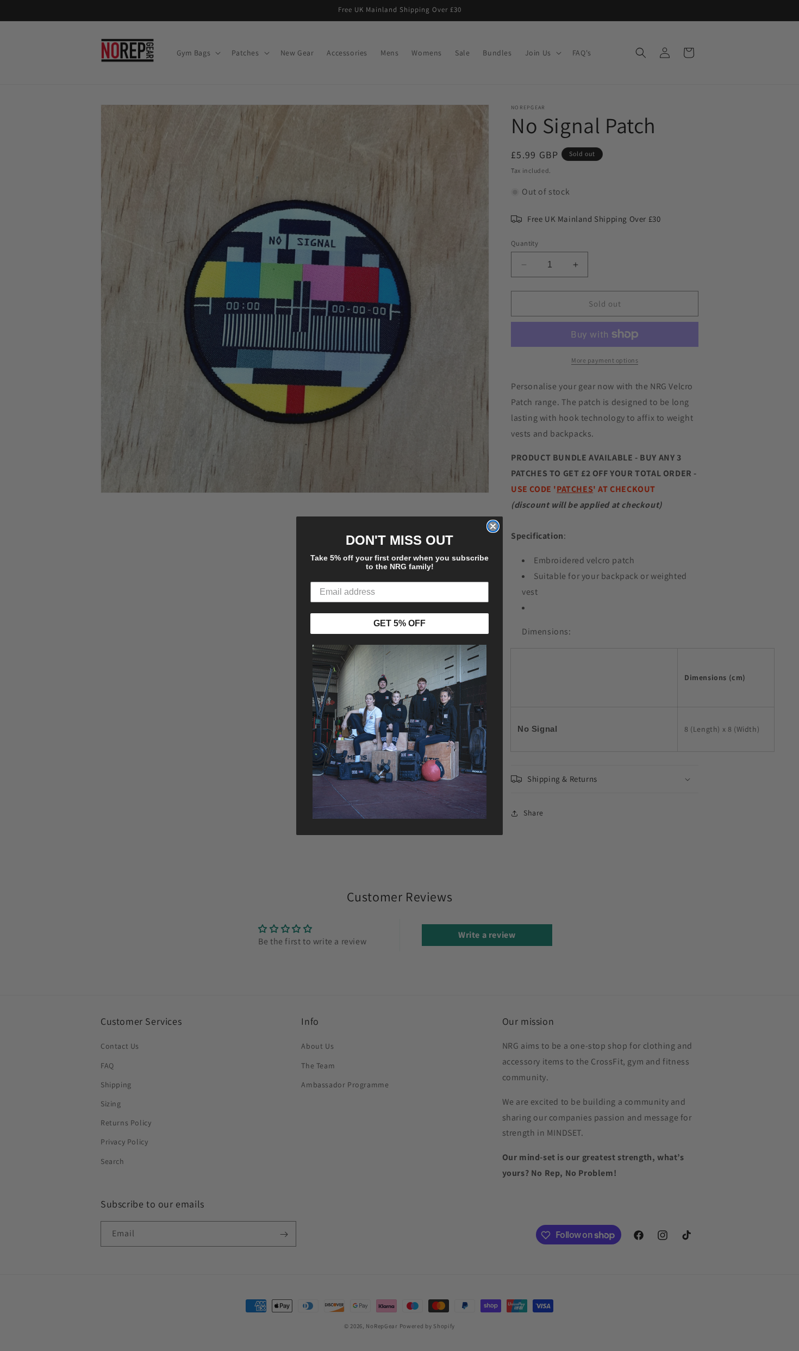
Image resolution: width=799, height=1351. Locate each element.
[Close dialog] (493, 526)
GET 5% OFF (399, 623)
